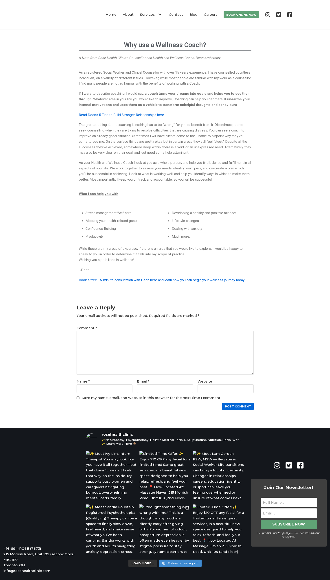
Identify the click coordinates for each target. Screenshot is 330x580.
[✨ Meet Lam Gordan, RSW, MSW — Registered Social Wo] (218, 476)
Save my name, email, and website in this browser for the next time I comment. (151, 398)
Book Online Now (241, 14)
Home (111, 14)
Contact (176, 14)
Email (143, 381)
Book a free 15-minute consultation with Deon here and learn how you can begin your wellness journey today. (162, 280)
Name (83, 381)
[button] (159, 15)
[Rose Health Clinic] (66, 14)
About (128, 14)
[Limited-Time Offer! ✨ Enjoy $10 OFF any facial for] (165, 476)
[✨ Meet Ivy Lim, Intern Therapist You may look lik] (111, 476)
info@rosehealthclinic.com (26, 571)
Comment (87, 328)
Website (205, 381)
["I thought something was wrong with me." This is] (165, 530)
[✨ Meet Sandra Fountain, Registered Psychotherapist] (111, 530)
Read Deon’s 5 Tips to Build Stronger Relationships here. (122, 115)
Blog (193, 14)
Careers (210, 14)
